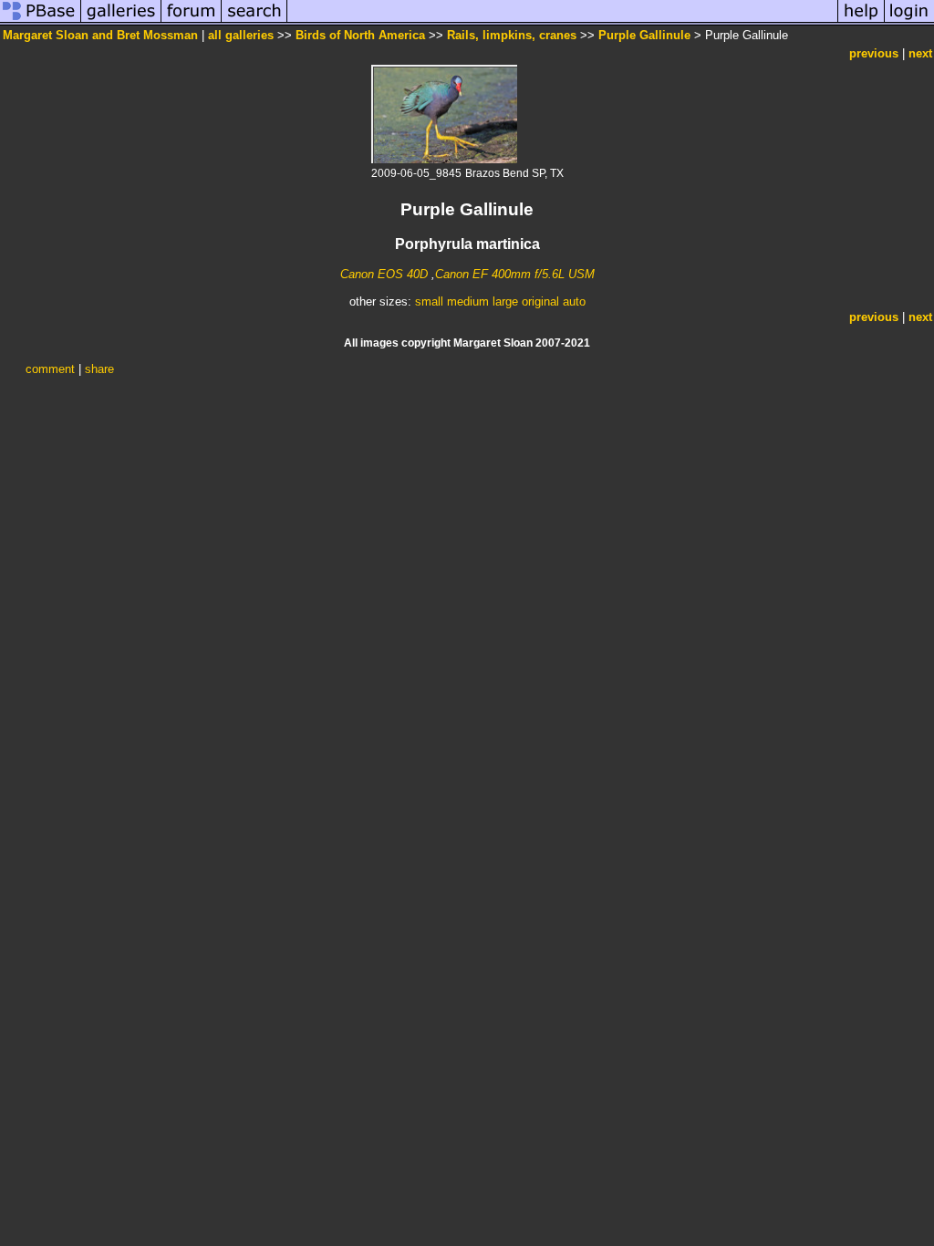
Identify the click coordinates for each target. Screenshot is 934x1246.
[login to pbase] (909, 21)
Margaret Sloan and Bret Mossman (100, 35)
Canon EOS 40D (384, 274)
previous (873, 53)
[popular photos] (562, 21)
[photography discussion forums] (191, 21)
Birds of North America (360, 35)
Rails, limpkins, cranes (511, 35)
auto (574, 301)
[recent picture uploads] (121, 21)
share (99, 369)
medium (468, 301)
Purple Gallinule (644, 35)
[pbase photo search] (254, 21)
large (505, 301)
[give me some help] (861, 21)
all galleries (241, 35)
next (920, 53)
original (540, 301)
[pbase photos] (40, 21)
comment (50, 369)
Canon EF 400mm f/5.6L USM (515, 274)
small (429, 301)
